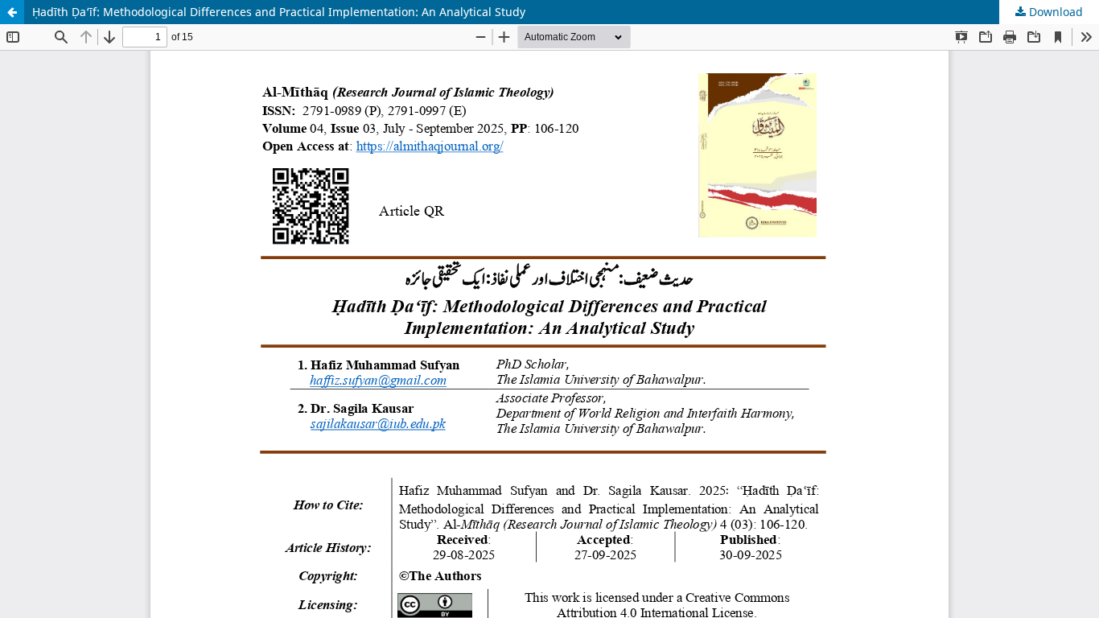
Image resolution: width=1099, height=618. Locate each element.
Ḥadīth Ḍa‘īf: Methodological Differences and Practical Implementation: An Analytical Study (278, 11)
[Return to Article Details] (12, 12)
